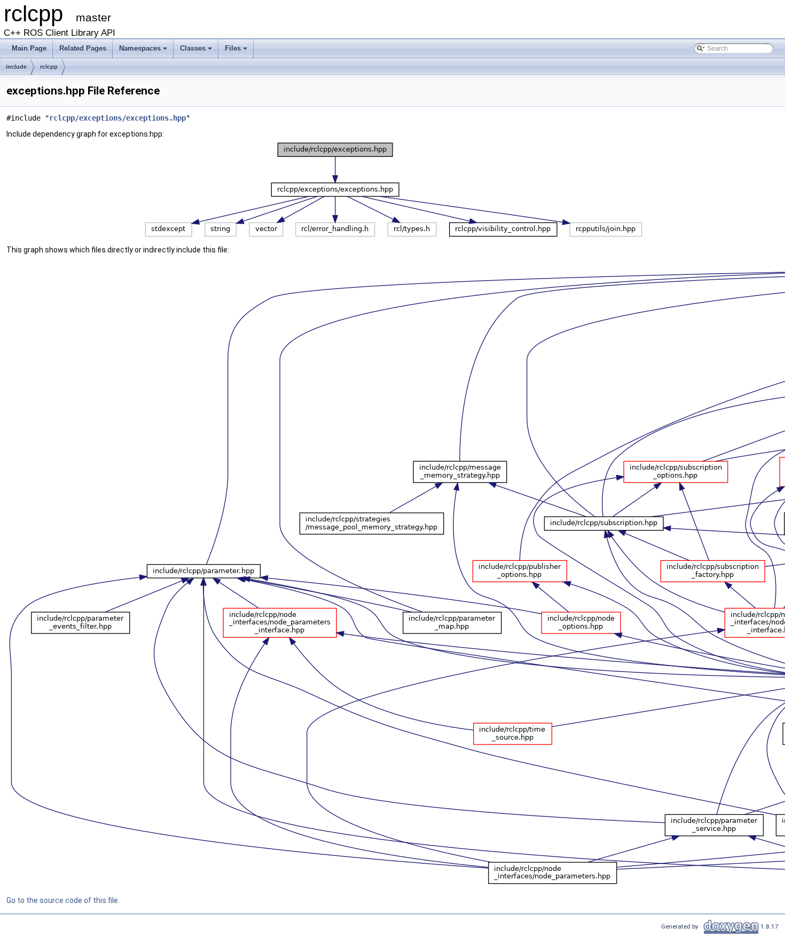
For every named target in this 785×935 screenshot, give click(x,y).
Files (233, 48)
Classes (193, 48)
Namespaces (140, 48)
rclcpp (49, 67)
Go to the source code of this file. (63, 900)
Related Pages (82, 48)
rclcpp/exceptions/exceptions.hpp (117, 118)
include (16, 67)
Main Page (29, 48)
